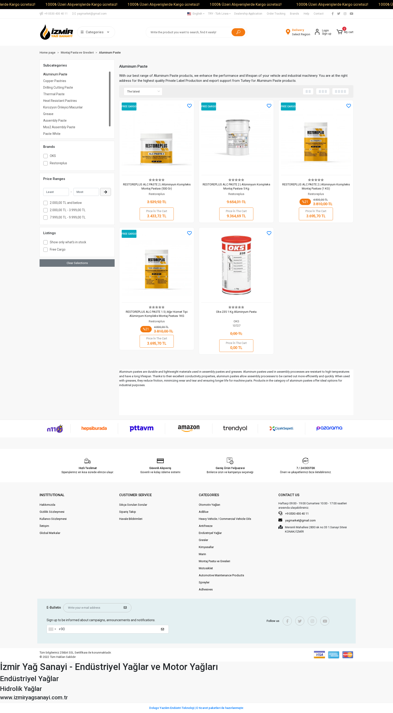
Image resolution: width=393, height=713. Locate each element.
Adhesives (206, 589)
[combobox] (52, 629)
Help (306, 13)
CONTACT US (288, 495)
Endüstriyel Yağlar (210, 533)
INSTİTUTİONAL (52, 495)
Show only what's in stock (68, 242)
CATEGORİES (209, 495)
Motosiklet (206, 568)
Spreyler (204, 582)
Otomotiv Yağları (209, 504)
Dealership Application (248, 13)
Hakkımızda (47, 504)
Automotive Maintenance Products (221, 575)
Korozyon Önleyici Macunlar (63, 107)
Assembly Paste (55, 120)
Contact (319, 13)
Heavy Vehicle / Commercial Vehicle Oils (225, 519)
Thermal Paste (54, 94)
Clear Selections (77, 263)
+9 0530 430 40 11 (297, 513)
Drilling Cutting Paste (58, 87)
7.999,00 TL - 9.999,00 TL (68, 217)
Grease (48, 114)
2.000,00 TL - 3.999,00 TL (68, 210)
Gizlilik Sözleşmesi (52, 511)
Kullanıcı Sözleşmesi (53, 519)
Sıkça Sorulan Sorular (133, 504)
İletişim (44, 526)
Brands (294, 13)
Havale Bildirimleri (130, 519)
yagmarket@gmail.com (300, 520)
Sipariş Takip (127, 511)
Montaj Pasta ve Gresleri (214, 561)
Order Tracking (276, 13)
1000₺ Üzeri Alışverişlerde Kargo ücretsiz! (81, 4)
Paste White (51, 134)
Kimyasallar (206, 547)
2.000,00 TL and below (66, 203)
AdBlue (203, 511)
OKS (53, 156)
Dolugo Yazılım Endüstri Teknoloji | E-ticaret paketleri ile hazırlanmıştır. (196, 708)
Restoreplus (58, 163)
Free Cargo (58, 249)
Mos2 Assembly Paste (59, 127)
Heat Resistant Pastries (60, 101)
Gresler (203, 540)
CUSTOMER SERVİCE (135, 495)
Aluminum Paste (55, 74)
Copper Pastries (54, 81)
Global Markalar (50, 533)
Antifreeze (205, 526)
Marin (202, 554)
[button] (345, 32)
